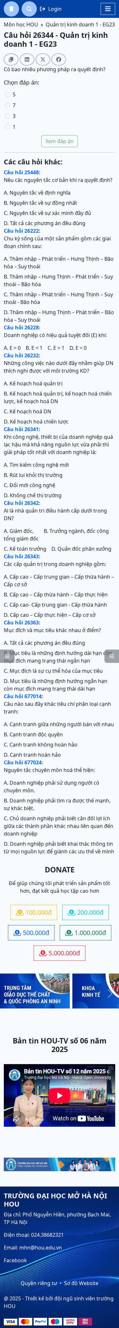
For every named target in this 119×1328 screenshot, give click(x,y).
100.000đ (34, 912)
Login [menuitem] (51, 8)
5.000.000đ (59, 953)
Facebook (15, 1260)
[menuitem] (11, 9)
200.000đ (85, 912)
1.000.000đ (85, 932)
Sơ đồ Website (81, 1283)
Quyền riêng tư (39, 1283)
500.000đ (31, 932)
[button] (11, 9)
